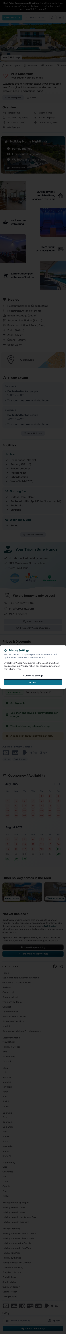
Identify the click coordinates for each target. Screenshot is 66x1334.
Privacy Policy (27, 665)
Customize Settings (33, 675)
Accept (33, 682)
